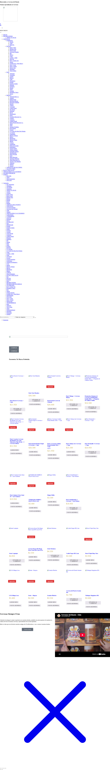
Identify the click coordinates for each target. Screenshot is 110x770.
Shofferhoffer (13, 153)
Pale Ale (12, 59)
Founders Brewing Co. (15, 117)
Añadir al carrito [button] (17, 409)
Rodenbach (12, 147)
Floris (11, 115)
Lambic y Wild (13, 57)
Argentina (12, 75)
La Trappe (12, 132)
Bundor (12, 104)
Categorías (6, 183)
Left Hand (9, 256)
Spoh (11, 156)
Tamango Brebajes (14, 158)
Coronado (12, 107)
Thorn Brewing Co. (15, 160)
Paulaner (8, 279)
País (7, 276)
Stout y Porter (13, 66)
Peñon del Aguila (14, 145)
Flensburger (13, 114)
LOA (7, 264)
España (11, 82)
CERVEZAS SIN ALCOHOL (14, 167)
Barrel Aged (13, 50)
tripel (7, 304)
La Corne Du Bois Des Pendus (17, 131)
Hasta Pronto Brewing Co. (16, 122)
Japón (11, 89)
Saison (11, 62)
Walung (12, 164)
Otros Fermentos (10, 179)
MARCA (8, 95)
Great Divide (9, 233)
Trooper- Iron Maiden (15, 161)
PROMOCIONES (8, 36)
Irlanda (11, 88)
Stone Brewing (13, 157)
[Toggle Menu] (0, 32)
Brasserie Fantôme (14, 102)
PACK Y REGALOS (8, 170)
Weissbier (12, 69)
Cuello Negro (13, 108)
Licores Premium (10, 259)
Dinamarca (12, 81)
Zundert (8, 314)
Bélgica (12, 78)
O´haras (12, 143)
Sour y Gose (13, 65)
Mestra (8, 271)
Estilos (8, 229)
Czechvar (8, 217)
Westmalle (9, 313)
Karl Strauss (13, 128)
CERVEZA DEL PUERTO (13, 204)
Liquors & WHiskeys (11, 262)
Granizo (12, 118)
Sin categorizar (10, 184)
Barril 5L (12, 45)
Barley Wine (13, 47)
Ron (7, 289)
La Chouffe (9, 249)
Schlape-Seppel (14, 150)
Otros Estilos (13, 70)
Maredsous (12, 138)
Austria (11, 76)
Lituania (12, 91)
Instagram (5, 320)
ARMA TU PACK (11, 37)
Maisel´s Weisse (14, 135)
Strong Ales (13, 68)
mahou (8, 265)
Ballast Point (13, 99)
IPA (11, 53)
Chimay (12, 105)
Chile (11, 79)
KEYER (8, 248)
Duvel (11, 112)
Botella (11, 42)
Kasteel (11, 130)
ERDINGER (9, 225)
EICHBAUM (9, 222)
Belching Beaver (14, 101)
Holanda (12, 85)
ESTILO (8, 46)
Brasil (7, 202)
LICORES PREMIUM (9, 173)
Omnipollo (12, 144)
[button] (4, 30)
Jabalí (11, 124)
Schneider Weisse (14, 151)
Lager (11, 56)
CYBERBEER (10, 216)
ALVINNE (9, 187)
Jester (11, 125)
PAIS (7, 72)
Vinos (7, 177)
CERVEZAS (6, 39)
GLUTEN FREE (10, 169)
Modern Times (13, 140)
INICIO (5, 34)
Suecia (11, 94)
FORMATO (9, 40)
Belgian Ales (13, 49)
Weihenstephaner (10, 310)
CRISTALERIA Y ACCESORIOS (12, 171)
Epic (7, 223)
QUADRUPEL (10, 285)
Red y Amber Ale (14, 60)
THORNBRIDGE (11, 302)
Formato (8, 230)
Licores (8, 258)
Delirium (12, 111)
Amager (12, 98)
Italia (7, 243)
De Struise (12, 109)
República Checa (14, 92)
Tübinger (12, 163)
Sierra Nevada (13, 154)
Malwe (11, 55)
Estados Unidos (14, 83)
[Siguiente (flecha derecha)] (2, 769)
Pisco (7, 281)
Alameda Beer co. (14, 96)
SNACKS (9, 180)
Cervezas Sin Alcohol (11, 209)
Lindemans (12, 134)
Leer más (52, 408)
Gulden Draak (13, 121)
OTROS (5, 174)
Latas (11, 43)
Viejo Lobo (9, 307)
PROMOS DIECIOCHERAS (14, 284)
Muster (11, 141)
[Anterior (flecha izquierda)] (0, 769)
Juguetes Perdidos (14, 127)
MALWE (8, 176)
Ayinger (8, 193)
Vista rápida (16, 413)
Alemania (12, 73)
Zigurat (11, 166)
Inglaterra (12, 86)
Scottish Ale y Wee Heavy (16, 63)
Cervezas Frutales (14, 52)
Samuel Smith (13, 148)
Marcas (8, 268)
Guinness (12, 119)
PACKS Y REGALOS (12, 275)
